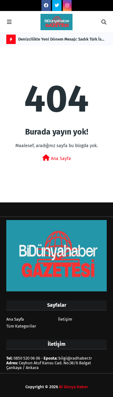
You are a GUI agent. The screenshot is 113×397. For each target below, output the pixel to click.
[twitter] (57, 5)
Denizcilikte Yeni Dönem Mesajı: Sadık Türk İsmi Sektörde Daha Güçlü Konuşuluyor (62, 40)
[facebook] (46, 5)
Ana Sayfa (60, 158)
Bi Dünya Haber (73, 386)
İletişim (65, 319)
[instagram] (67, 5)
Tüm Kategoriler (21, 326)
